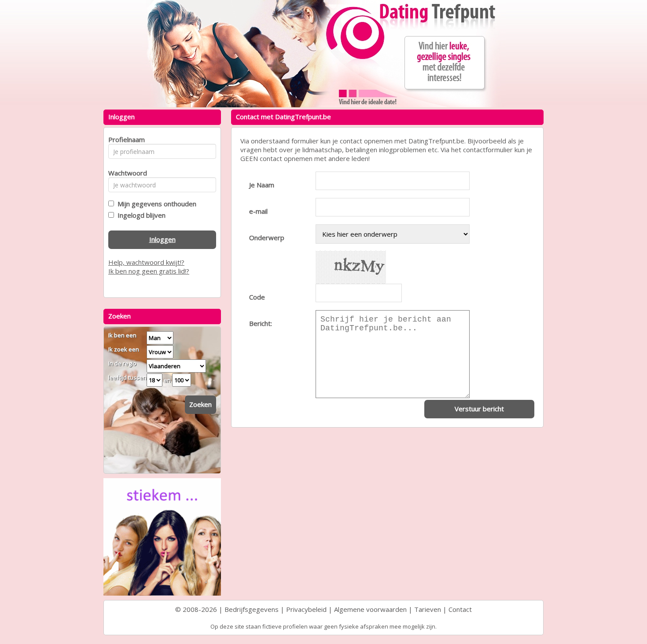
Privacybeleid (306, 609)
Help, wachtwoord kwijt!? (146, 262)
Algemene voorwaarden (370, 609)
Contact (460, 609)
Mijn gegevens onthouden (155, 203)
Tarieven (427, 609)
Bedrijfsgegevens (251, 609)
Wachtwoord (125, 172)
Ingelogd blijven (139, 215)
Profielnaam (125, 139)
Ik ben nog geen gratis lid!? (148, 271)
